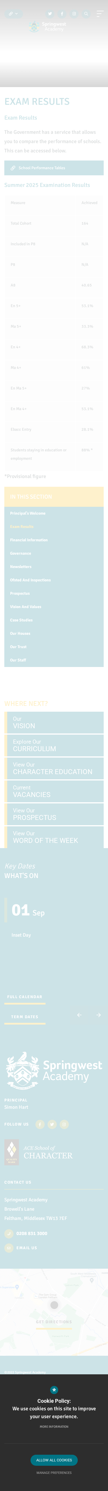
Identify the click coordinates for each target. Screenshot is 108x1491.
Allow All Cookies (54, 1460)
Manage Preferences (54, 1473)
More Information (54, 1427)
